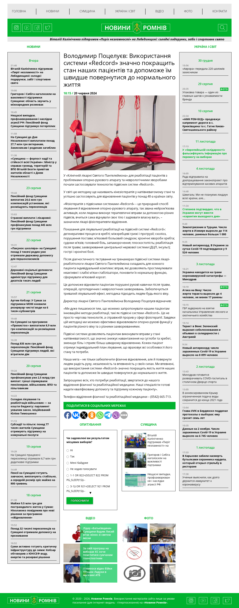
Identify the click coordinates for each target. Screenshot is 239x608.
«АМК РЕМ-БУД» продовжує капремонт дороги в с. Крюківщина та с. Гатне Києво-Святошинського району (203, 124)
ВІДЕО (90, 518)
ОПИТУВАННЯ (90, 424)
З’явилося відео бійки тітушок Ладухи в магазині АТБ (97, 572)
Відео (159, 11)
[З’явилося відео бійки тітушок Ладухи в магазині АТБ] (163, 553)
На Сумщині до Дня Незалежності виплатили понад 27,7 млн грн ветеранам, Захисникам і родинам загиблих (33, 142)
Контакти (219, 11)
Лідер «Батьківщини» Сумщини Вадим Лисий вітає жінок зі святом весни (98, 533)
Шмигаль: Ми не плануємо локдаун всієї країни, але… (205, 196)
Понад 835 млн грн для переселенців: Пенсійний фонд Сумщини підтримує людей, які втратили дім (32, 349)
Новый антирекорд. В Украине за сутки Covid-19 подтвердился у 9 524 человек (205, 248)
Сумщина (87, 11)
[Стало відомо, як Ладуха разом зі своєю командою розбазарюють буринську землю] (135, 533)
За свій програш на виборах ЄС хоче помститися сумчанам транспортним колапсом (98, 555)
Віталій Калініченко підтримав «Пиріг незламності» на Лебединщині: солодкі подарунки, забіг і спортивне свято (120, 39)
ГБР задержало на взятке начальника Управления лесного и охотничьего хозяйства (205, 311)
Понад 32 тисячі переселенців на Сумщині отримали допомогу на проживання (33, 532)
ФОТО (148, 518)
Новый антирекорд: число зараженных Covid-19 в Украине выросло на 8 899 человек (204, 351)
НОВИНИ (33, 46)
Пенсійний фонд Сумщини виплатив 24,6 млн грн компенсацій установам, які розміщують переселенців (30, 201)
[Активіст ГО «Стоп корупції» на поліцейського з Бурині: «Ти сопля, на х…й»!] (135, 573)
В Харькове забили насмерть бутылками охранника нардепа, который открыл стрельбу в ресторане (204, 461)
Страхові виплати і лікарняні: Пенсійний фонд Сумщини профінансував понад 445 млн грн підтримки (31, 223)
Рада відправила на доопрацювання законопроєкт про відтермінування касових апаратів (204, 180)
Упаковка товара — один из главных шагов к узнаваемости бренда (202, 95)
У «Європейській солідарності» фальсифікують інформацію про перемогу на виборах (204, 153)
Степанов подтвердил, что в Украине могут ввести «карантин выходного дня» (201, 212)
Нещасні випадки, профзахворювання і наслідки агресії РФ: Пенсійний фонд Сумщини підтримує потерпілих (33, 121)
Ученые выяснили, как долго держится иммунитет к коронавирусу (200, 481)
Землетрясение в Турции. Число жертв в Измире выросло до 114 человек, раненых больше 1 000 (204, 230)
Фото (188, 11)
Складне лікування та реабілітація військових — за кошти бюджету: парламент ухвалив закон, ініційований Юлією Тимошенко (31, 406)
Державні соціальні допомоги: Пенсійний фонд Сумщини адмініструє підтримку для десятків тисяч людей (32, 275)
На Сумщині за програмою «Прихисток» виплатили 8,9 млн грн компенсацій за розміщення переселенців (33, 327)
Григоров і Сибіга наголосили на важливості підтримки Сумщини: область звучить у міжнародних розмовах (33, 99)
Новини (52, 11)
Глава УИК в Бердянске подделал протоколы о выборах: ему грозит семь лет (205, 414)
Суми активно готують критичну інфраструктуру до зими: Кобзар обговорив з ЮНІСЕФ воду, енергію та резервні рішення (34, 552)
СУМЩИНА (149, 424)
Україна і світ (125, 11)
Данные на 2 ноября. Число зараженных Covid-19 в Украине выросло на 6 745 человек (204, 432)
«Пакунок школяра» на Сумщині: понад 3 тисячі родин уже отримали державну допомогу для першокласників (33, 253)
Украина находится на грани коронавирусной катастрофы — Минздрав (204, 275)
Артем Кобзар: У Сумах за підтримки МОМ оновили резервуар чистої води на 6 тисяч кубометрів (29, 306)
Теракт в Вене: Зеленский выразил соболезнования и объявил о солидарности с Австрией (201, 331)
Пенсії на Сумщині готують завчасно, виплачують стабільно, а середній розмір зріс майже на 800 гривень (34, 478)
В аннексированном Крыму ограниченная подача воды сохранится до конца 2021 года (202, 396)
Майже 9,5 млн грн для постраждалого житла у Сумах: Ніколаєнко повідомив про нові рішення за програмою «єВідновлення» (32, 510)
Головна (19, 11)
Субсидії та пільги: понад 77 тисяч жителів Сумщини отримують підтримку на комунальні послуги (30, 429)
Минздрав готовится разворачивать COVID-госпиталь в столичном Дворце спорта (204, 378)
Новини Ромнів (155, 602)
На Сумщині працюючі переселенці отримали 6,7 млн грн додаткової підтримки (33, 458)
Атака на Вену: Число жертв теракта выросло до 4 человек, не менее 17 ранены (202, 293)
